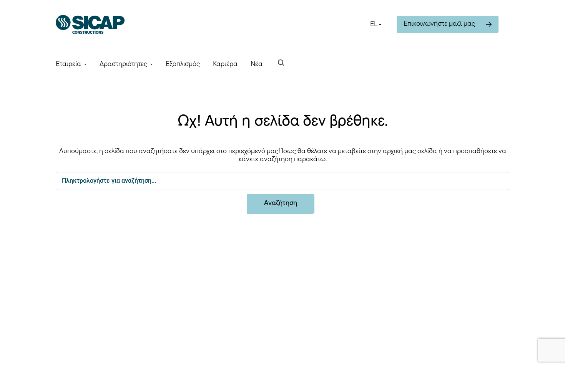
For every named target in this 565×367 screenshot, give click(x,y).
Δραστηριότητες (123, 64)
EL (373, 24)
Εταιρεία (68, 64)
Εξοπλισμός (183, 64)
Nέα (257, 64)
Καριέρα (225, 64)
